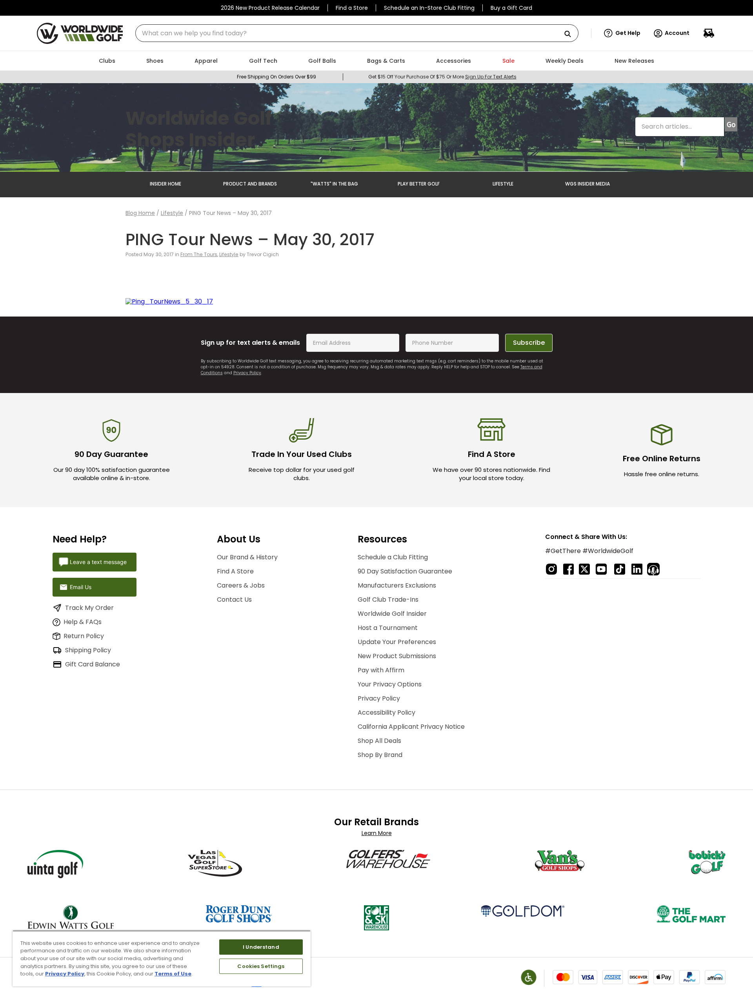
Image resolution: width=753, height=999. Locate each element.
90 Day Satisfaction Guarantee (405, 571)
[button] (622, 33)
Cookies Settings (260, 966)
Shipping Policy (88, 650)
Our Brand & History (247, 557)
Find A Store (235, 571)
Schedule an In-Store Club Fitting (429, 7)
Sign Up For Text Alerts (491, 76)
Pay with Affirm (381, 670)
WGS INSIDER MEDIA (587, 183)
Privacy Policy (247, 373)
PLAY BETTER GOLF (419, 183)
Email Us (80, 587)
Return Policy (84, 636)
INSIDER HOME (165, 183)
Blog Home (140, 213)
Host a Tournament (388, 627)
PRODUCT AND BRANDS (250, 183)
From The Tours (198, 254)
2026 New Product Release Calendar (270, 7)
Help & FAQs (83, 621)
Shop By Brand (380, 754)
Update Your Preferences (397, 641)
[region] (162, 958)
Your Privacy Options (390, 684)
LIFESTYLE (503, 183)
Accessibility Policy (386, 712)
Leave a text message (98, 562)
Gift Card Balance (92, 664)
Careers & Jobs (241, 585)
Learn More (377, 833)
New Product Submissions (397, 656)
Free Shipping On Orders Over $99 (276, 76)
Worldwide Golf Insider (392, 613)
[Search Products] (570, 34)
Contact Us (234, 599)
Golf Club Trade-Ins (388, 599)
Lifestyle (172, 213)
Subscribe (529, 342)
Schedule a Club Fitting (393, 557)
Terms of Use (173, 973)
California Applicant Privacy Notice (411, 726)
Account (677, 33)
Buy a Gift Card (511, 7)
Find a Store (352, 7)
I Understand (261, 947)
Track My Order (89, 607)
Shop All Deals (379, 740)
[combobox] (356, 33)
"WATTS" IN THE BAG (334, 183)
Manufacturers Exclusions (397, 585)
